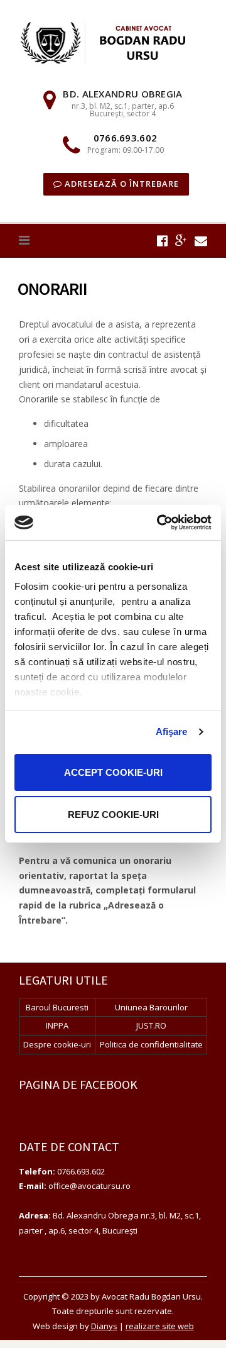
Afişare (172, 731)
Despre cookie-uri (57, 1044)
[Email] (201, 240)
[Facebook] (162, 240)
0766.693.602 (126, 137)
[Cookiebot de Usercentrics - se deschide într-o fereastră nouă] (159, 522)
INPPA (57, 1025)
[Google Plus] (181, 240)
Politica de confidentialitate (151, 1044)
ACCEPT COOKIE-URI (113, 772)
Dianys (104, 1326)
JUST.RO (151, 1025)
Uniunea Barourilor (151, 1007)
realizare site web (160, 1326)
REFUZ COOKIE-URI (113, 814)
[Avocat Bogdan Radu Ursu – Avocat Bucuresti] (113, 42)
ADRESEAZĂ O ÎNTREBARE (120, 183)
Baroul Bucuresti (57, 1007)
